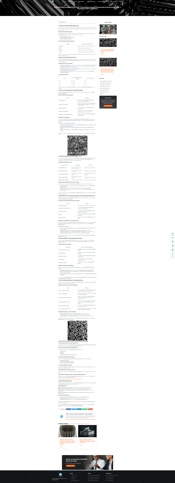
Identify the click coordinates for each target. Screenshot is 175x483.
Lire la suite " (62, 446)
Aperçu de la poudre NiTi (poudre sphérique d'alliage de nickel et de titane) (107, 51)
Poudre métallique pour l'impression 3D (106, 81)
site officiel (85, 293)
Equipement (82, 1)
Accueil (64, 1)
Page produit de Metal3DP (76, 401)
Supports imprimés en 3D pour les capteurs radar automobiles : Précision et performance (87, 441)
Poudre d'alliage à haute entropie (105, 88)
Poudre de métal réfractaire (104, 90)
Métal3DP (60, 119)
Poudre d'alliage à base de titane (105, 86)
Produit (69, 1)
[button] (68, 409)
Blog (108, 1)
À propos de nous (101, 1)
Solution (75, 1)
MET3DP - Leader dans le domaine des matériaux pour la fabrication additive (79, 413)
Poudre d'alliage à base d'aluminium (105, 84)
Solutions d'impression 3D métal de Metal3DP (74, 379)
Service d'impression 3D (91, 1)
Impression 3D (72, 60)
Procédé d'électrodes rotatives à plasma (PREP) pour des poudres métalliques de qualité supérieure (107, 70)
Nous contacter (114, 1)
